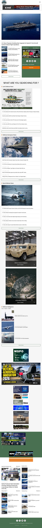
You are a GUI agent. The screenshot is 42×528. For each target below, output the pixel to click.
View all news (10, 76)
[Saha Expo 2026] (14, 434)
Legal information (24, 525)
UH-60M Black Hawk (31, 506)
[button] (39, 2)
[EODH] (21, 392)
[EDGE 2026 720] (21, 7)
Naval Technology (17, 337)
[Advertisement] (21, 460)
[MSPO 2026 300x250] (21, 355)
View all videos (35, 48)
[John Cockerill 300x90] (21, 427)
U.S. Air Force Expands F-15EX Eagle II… (21, 327)
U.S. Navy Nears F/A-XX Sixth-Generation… (22, 338)
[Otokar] (21, 401)
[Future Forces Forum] (14, 438)
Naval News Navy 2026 (32, 474)
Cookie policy (17, 525)
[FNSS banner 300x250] (21, 417)
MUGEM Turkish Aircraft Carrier (33, 512)
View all (17, 466)
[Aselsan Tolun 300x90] (21, 407)
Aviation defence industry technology (20, 326)
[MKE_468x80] (14, 442)
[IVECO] (21, 453)
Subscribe (31, 67)
